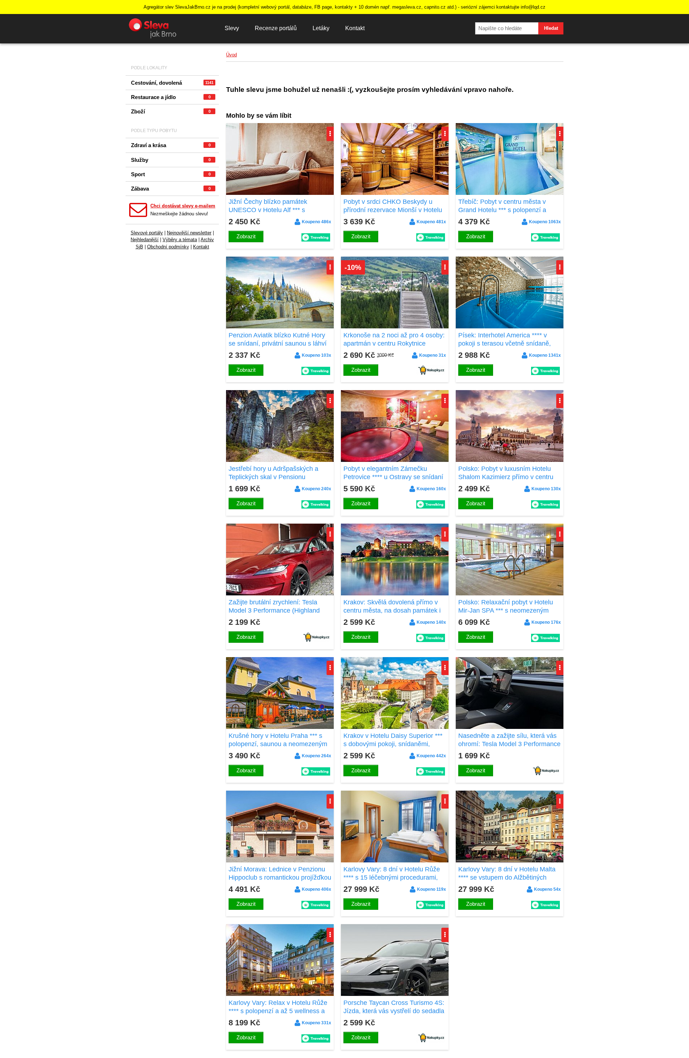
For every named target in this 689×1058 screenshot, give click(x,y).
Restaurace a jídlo (171, 97)
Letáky (321, 28)
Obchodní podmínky (168, 246)
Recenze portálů (276, 28)
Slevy (232, 28)
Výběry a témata (180, 239)
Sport (171, 174)
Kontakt (355, 28)
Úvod (231, 54)
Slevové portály (147, 232)
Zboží (171, 111)
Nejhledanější (145, 239)
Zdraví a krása (171, 145)
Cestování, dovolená (172, 83)
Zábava (171, 189)
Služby (171, 160)
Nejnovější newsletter (189, 232)
